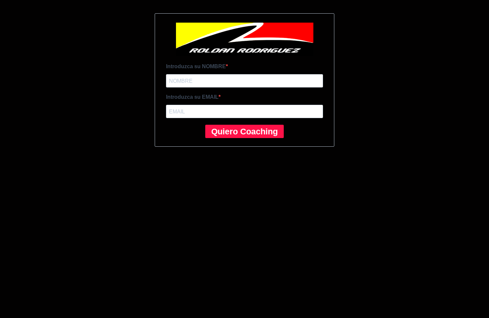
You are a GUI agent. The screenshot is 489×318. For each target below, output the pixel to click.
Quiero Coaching (244, 131)
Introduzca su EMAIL (192, 97)
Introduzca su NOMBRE (196, 66)
